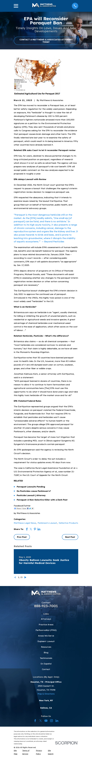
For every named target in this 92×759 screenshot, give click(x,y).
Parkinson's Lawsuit (47, 523)
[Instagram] (51, 720)
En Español (46, 663)
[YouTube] (46, 720)
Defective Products (68, 523)
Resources (46, 647)
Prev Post (22, 537)
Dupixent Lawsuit (46, 641)
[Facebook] (35, 720)
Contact (46, 669)
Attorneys (46, 619)
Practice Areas (46, 624)
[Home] (44, 5)
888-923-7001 (46, 606)
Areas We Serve (46, 635)
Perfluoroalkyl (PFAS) (46, 630)
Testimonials (46, 658)
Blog (46, 652)
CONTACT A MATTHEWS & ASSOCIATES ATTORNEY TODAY (46, 40)
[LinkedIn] (56, 720)
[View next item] (25, 577)
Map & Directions (46, 693)
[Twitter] (40, 720)
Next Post (70, 537)
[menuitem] (16, 752)
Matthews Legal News (25, 523)
